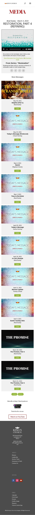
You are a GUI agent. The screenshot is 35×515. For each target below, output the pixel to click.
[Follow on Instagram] (17, 480)
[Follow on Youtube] (21, 480)
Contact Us (15, 463)
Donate (14, 499)
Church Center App (17, 505)
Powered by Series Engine (17, 399)
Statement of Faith (17, 461)
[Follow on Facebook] (13, 480)
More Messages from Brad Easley (13, 58)
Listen (17, 108)
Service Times (15, 459)
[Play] (4, 49)
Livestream (15, 497)
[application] (17, 49)
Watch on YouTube (17, 417)
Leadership (15, 457)
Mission (14, 455)
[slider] (15, 49)
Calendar (14, 495)
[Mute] (26, 49)
